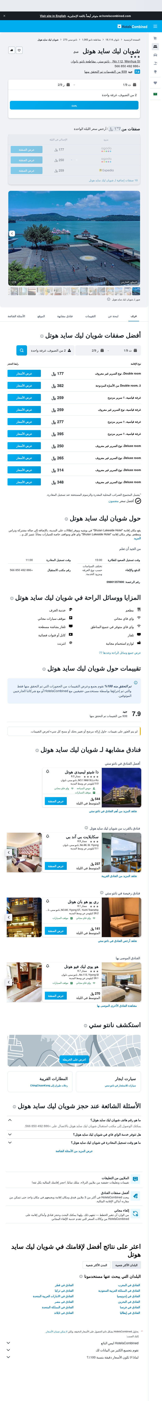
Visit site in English (53, 16)
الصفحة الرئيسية (132, 39)
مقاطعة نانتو (95, 39)
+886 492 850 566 (127, 66)
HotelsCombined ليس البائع (119, 1343)
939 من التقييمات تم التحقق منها (105, 71)
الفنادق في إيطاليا (130, 1313)
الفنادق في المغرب (129, 1285)
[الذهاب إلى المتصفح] (155, 72)
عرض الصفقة (56, 801)
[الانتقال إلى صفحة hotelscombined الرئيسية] (132, 26)
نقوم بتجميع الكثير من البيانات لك (117, 1350)
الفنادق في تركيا (64, 1290)
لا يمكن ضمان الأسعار (56, 1331)
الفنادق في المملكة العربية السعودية (119, 1290)
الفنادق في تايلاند (63, 1313)
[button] (4, 15)
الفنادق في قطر (64, 1285)
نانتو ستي (72, 39)
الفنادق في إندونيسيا (128, 1296)
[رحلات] (155, 83)
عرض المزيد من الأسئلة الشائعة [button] (74, 1151)
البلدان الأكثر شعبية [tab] (126, 1265)
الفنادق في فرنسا (130, 1307)
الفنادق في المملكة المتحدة (57, 1307)
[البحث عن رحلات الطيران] (155, 38)
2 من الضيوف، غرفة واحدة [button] (119, 95)
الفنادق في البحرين (129, 1302)
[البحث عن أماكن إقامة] (155, 47)
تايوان (116, 39)
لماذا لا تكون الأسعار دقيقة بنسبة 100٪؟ (112, 1357)
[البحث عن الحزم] (155, 63)
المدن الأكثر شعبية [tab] (96, 1265)
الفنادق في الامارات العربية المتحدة (53, 1296)
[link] (113, 811)
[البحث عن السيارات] (155, 55)
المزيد (137, 538)
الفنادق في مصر (64, 1302)
